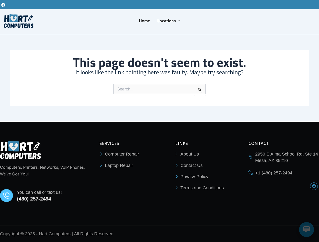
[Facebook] (3, 5)
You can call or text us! (39, 192)
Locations (167, 21)
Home (144, 21)
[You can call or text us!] (6, 195)
